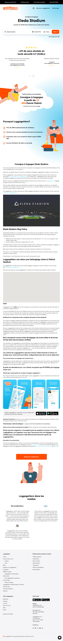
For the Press (6, 580)
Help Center (6, 576)
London (5, 603)
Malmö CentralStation (38, 567)
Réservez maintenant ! (31, 457)
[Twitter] (35, 628)
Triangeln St (36, 565)
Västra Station (36, 563)
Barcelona (5, 599)
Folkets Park (36, 559)
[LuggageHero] (10, 9)
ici (24, 424)
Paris (4, 607)
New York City (6, 605)
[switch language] (33, 8)
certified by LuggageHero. (10, 192)
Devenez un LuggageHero (9, 567)
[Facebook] (33, 628)
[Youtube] (40, 628)
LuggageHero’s (50, 181)
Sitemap (5, 591)
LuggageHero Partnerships (11, 574)
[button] (59, 637)
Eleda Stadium (36, 569)
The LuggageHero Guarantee (12, 578)
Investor (7, 561)
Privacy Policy (6, 586)
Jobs (6, 563)
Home (4, 556)
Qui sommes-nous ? (8, 559)
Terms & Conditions (8, 588)
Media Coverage (9, 582)
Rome (4, 609)
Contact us (35, 624)
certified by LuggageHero (12, 267)
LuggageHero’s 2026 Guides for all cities (13, 584)
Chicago (5, 601)
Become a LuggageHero (43, 8)
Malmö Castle (36, 561)
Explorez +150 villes (8, 614)
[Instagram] (38, 628)
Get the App (55, 8)
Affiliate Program (7, 571)
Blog (4, 565)
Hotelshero (6, 569)
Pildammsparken (37, 556)
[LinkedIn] (42, 628)
